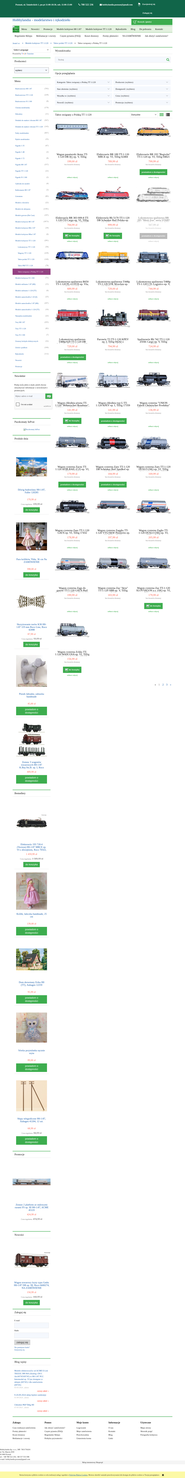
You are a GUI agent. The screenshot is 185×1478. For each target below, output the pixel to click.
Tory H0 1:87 (20, 322)
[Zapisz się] (48, 396)
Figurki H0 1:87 (21, 165)
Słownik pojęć (146, 1431)
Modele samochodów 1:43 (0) (26, 297)
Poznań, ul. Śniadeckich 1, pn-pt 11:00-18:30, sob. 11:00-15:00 (43, 5)
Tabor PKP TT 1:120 (25, 266)
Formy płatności (19, 1431)
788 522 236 (86, 4)
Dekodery (18, 114)
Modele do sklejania (22, 209)
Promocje (18, 366)
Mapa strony (145, 1428)
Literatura (18, 196)
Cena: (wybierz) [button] (122, 96)
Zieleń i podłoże (21, 348)
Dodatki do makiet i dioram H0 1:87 (28, 120)
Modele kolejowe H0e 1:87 (25, 228)
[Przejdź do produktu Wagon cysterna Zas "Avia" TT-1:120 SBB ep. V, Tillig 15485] (113, 570)
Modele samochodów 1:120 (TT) (27, 310)
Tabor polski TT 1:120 (26, 259)
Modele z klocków (22, 203)
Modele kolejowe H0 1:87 (25, 222)
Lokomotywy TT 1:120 (26, 247)
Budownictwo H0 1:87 (23, 89)
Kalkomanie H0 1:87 (23, 190)
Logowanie (81, 1428)
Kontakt (111, 1431)
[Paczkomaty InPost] (32, 429)
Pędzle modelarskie (22, 139)
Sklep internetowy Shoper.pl (92, 1462)
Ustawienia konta (84, 1438)
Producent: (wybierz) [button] (124, 82)
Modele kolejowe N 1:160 (25, 278)
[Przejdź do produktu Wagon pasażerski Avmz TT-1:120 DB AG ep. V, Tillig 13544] (72, 136)
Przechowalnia (83, 1435)
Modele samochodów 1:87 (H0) (26, 303)
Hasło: (16, 1331)
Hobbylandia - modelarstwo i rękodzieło (41, 20)
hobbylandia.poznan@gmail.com (117, 5)
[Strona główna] (16, 29)
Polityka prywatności (53, 1438)
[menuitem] (24, 29)
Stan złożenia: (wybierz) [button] (67, 89)
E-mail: (17, 1321)
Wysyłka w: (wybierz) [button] (66, 96)
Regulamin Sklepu (52, 1435)
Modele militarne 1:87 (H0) (25, 284)
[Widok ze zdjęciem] (161, 115)
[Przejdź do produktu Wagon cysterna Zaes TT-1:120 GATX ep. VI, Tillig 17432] (72, 512)
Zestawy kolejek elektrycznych (26, 341)
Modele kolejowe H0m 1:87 (25, 234)
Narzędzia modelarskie (23, 316)
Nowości (18, 360)
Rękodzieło (19, 354)
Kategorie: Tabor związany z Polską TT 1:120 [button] (76, 82)
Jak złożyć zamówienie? (55, 1428)
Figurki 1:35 (20, 146)
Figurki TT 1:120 (21, 171)
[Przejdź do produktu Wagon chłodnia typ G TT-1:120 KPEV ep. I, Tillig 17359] (113, 385)
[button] (72, 177)
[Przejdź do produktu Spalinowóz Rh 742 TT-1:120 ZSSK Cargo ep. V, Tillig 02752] (153, 321)
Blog (110, 1435)
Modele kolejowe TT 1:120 (25, 241)
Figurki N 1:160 (21, 177)
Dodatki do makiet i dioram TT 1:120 (29, 127)
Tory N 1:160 (20, 335)
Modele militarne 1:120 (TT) (25, 291)
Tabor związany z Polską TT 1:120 (30, 272)
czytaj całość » (43, 1391)
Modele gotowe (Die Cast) (25, 215)
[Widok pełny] (168, 115)
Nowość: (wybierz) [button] (65, 102)
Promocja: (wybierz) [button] (124, 102)
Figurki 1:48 (20, 152)
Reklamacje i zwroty (21, 1438)
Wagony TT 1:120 (24, 253)
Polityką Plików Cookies (78, 1475)
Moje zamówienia (84, 1431)
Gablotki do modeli (22, 184)
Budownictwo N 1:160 (23, 101)
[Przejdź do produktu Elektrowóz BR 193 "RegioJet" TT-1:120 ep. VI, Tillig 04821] (153, 136)
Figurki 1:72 (20, 158)
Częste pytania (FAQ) (54, 1431)
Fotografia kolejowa (148, 1435)
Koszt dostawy (19, 1435)
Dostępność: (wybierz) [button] (125, 89)
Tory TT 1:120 (20, 329)
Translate (30, 54)
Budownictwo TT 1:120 (24, 95)
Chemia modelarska (22, 108)
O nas (110, 1428)
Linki (110, 1438)
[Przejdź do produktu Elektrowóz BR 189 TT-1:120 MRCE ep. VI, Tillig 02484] (113, 136)
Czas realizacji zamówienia (24, 1428)
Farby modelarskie (22, 133)
